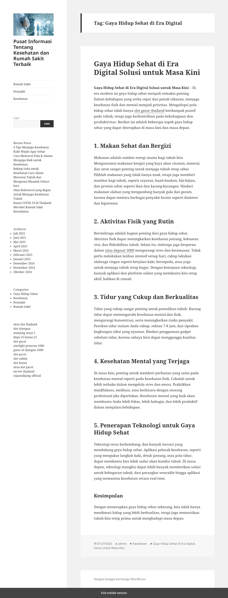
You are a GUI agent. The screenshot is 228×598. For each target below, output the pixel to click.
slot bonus (20, 363)
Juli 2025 (19, 233)
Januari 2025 (22, 259)
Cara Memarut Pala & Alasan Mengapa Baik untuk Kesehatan (33, 160)
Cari (16, 118)
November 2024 (24, 268)
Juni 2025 (19, 238)
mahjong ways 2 (24, 333)
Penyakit (19, 91)
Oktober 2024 (22, 272)
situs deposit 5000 (119, 250)
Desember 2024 (24, 263)
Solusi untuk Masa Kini (109, 548)
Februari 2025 (22, 255)
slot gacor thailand (149, 110)
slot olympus (21, 329)
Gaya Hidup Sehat (25, 294)
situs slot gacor (23, 367)
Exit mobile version (114, 593)
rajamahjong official (27, 376)
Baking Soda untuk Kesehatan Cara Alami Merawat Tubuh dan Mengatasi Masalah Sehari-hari (31, 177)
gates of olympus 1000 (28, 350)
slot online (20, 359)
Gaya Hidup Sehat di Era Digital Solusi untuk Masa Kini (147, 68)
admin (122, 544)
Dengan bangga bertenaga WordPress (120, 579)
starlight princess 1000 (28, 346)
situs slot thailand (25, 324)
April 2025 (20, 246)
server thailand (23, 372)
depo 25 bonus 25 (25, 337)
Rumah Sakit (22, 84)
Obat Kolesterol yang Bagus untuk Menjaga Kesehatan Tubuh (32, 194)
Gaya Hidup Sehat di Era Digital (174, 544)
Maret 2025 (21, 250)
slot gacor (20, 342)
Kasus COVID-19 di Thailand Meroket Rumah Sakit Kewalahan (32, 207)
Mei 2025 (19, 242)
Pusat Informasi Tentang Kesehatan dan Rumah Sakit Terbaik (32, 52)
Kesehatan (20, 99)
